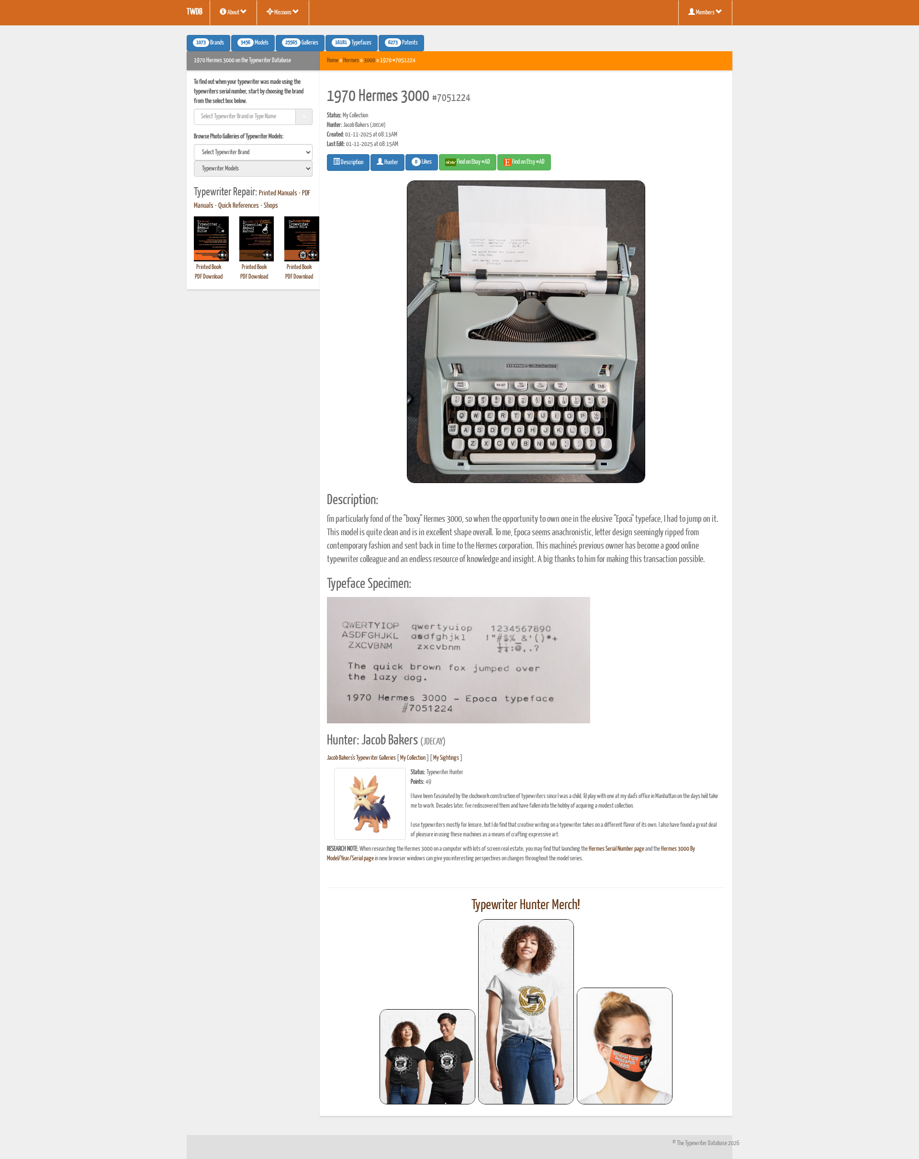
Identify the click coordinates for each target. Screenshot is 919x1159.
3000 (369, 60)
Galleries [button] (301, 43)
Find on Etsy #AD (528, 162)
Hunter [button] (390, 162)
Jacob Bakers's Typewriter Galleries (361, 758)
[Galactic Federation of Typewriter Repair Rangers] (526, 1012)
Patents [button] (403, 43)
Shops (271, 206)
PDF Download (209, 277)
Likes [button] (423, 162)
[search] (253, 152)
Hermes (351, 60)
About (233, 13)
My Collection (413, 758)
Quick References (238, 206)
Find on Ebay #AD (473, 162)
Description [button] (351, 162)
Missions (282, 13)
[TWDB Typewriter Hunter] (427, 1056)
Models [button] (255, 43)
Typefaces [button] (353, 43)
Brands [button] (210, 43)
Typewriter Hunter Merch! (525, 905)
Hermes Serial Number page (616, 849)
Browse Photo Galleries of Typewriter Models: (239, 137)
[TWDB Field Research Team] (624, 1046)
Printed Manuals (278, 193)
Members (705, 13)
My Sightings (446, 758)
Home (332, 60)
